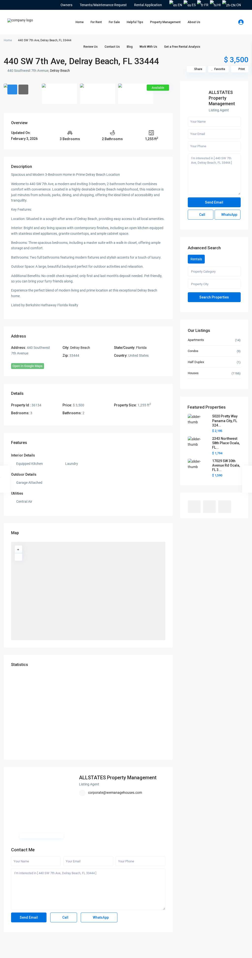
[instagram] (24, 5)
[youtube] (17, 5)
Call (65, 917)
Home (80, 22)
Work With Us (148, 46)
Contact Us (112, 46)
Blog (130, 46)
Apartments (196, 340)
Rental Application (148, 5)
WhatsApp (100, 917)
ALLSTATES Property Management (118, 778)
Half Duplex (196, 362)
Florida (141, 348)
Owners (66, 5)
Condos (193, 351)
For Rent (96, 22)
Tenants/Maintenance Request (103, 5)
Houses (193, 373)
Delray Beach (60, 71)
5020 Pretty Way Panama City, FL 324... (224, 420)
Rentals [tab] (196, 259)
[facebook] (10, 5)
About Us (194, 22)
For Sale (114, 22)
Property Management (165, 22)
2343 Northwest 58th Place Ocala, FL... (226, 443)
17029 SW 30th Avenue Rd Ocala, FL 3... (226, 465)
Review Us (90, 46)
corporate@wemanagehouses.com (115, 793)
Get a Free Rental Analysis (182, 46)
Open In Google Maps (28, 366)
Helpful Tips (135, 22)
